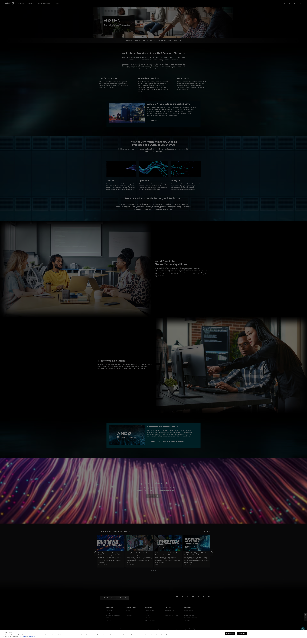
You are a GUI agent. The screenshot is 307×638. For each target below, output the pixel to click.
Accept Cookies (241, 633)
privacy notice (22, 636)
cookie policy (31, 636)
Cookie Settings (230, 633)
